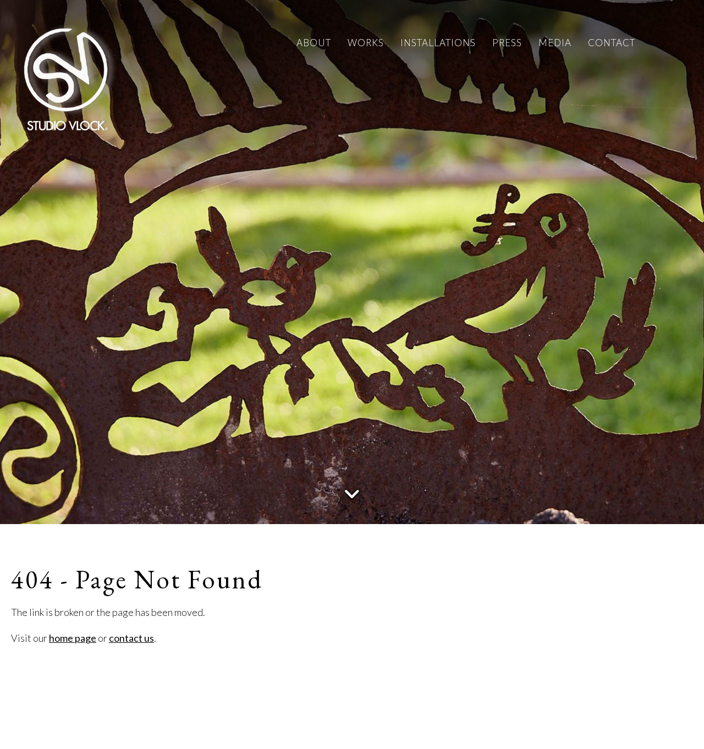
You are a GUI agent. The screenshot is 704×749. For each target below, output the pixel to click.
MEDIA (554, 42)
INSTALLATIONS (438, 42)
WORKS (366, 42)
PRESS (507, 42)
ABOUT (313, 42)
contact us (131, 638)
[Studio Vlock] (66, 77)
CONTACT (611, 42)
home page (72, 638)
